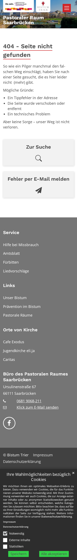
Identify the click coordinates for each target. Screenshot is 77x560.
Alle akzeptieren (54, 553)
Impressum (9, 521)
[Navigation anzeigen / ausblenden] (67, 8)
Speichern (18, 553)
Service (11, 232)
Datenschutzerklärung (56, 516)
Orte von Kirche (20, 329)
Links (9, 285)
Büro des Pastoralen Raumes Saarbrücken (35, 376)
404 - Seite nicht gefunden (27, 51)
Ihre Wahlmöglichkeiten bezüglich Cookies (38, 477)
